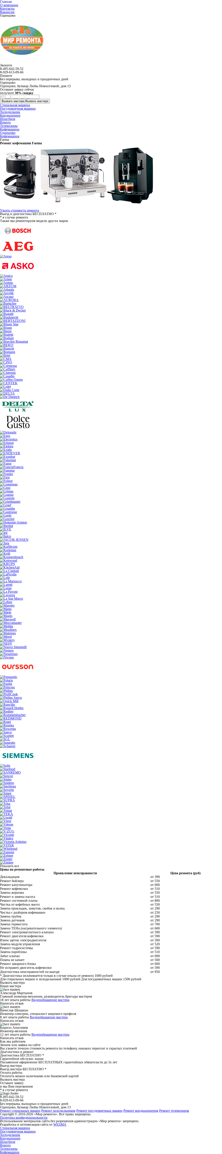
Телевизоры (9, 1149)
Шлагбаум (7, 1142)
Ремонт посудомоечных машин (99, 1110)
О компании (9, 5)
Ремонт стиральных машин (20, 1110)
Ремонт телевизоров (174, 1110)
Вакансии (7, 12)
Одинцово (7, 133)
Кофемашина (9, 136)
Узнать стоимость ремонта (19, 210)
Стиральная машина (15, 1128)
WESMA (59, 1124)
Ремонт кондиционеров (140, 1110)
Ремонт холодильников (58, 1110)
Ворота (5, 1145)
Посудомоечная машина (18, 1131)
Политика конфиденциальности (23, 1117)
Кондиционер (10, 1138)
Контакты (7, 8)
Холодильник (10, 1135)
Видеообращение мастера (50, 1000)
